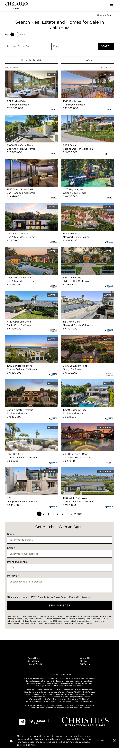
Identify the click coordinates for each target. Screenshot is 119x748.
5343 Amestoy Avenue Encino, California (28, 381)
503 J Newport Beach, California (23, 469)
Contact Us (86, 664)
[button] (114, 740)
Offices (83, 661)
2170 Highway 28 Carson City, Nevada (82, 160)
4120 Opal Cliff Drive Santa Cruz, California (29, 292)
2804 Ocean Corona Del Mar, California (83, 116)
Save (88, 59)
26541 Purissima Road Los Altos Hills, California (82, 427)
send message (59, 605)
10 (74, 513)
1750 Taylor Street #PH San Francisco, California (26, 162)
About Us (85, 658)
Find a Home (33, 658)
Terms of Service (77, 597)
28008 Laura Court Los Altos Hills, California (30, 204)
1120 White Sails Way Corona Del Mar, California (82, 471)
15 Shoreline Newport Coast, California (82, 204)
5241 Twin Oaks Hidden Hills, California (83, 248)
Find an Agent (34, 664)
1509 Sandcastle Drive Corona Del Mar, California (27, 338)
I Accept (100, 740)
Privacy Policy (60, 597)
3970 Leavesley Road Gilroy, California (82, 336)
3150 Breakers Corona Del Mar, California (28, 425)
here (27, 621)
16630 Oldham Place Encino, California (83, 381)
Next (79, 513)
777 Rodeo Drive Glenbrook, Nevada (26, 72)
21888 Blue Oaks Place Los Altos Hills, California (26, 118)
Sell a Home (33, 661)
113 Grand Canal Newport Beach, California (85, 292)
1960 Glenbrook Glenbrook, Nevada (81, 72)
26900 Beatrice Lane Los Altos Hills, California (31, 248)
